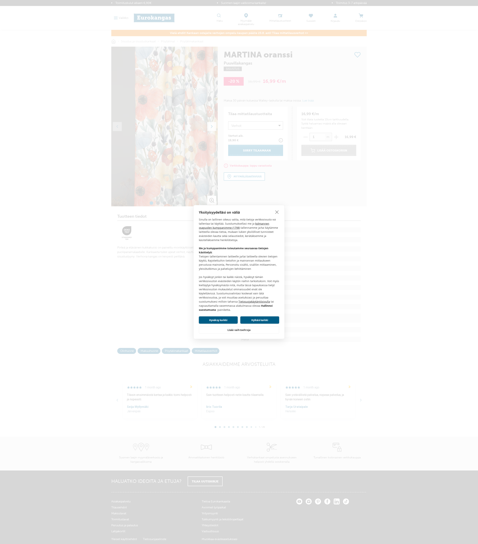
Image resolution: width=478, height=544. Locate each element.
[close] (277, 212)
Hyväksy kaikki (218, 320)
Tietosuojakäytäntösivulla (254, 301)
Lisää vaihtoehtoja (239, 330)
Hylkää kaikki (259, 320)
